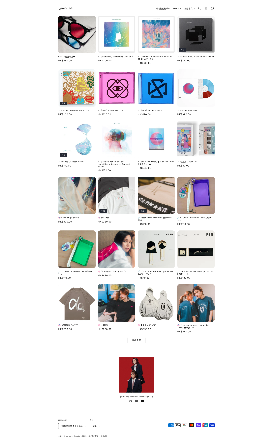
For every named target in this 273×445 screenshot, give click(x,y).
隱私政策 (104, 436)
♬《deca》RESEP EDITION (110, 110)
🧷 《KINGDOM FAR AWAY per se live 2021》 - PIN (195, 272)
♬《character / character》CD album (115, 56)
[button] (200, 8)
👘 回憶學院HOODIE (147, 325)
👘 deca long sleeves (68, 218)
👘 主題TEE (103, 325)
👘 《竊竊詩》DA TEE (68, 325)
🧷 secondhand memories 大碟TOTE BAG (155, 219)
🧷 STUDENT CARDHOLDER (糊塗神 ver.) (75, 272)
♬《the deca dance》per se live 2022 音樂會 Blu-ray (156, 163)
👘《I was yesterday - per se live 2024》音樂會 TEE (193, 326)
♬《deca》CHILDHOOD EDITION (73, 110)
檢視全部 (136, 340)
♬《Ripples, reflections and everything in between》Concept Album (114, 164)
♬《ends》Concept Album (71, 162)
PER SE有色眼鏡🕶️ (66, 56)
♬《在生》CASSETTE (187, 162)
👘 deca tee (103, 218)
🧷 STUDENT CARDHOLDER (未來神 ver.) (194, 219)
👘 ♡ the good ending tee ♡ (112, 271)
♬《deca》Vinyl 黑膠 (187, 110)
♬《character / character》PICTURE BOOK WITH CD (155, 57)
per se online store (74, 436)
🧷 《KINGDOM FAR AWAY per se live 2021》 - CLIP (156, 272)
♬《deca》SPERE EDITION (150, 110)
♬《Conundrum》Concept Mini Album (195, 56)
